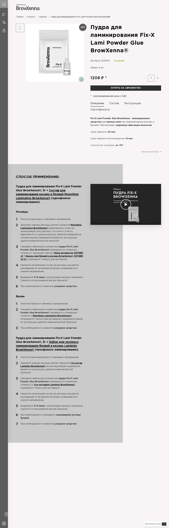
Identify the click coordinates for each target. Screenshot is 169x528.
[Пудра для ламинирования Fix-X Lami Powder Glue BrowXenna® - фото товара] (55, 53)
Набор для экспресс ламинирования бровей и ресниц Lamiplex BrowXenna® (47, 346)
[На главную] (4, 4)
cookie (158, 524)
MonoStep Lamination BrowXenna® (52, 316)
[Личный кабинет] (4, 30)
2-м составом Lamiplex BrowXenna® (54, 385)
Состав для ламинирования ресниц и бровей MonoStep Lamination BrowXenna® (47, 194)
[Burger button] (4, 14)
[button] (157, 78)
